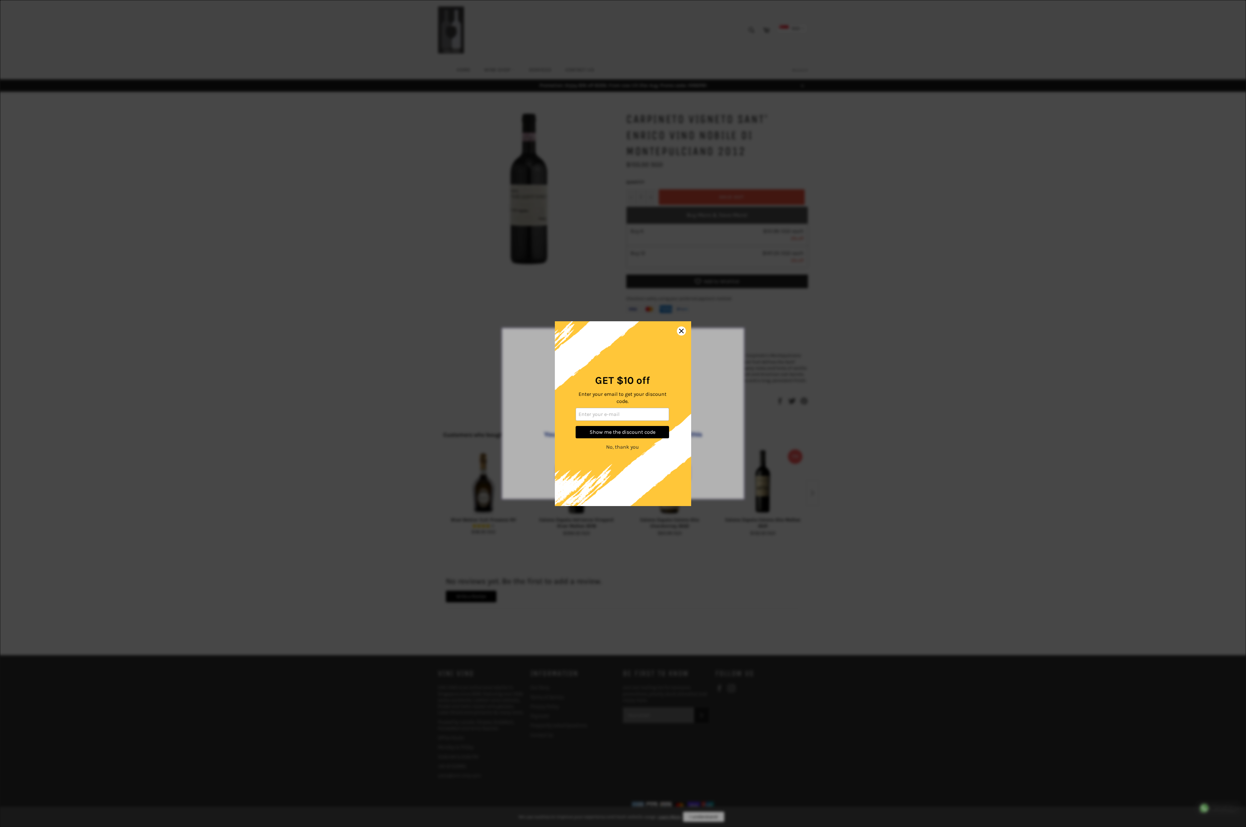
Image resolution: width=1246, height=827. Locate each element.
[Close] (681, 331)
